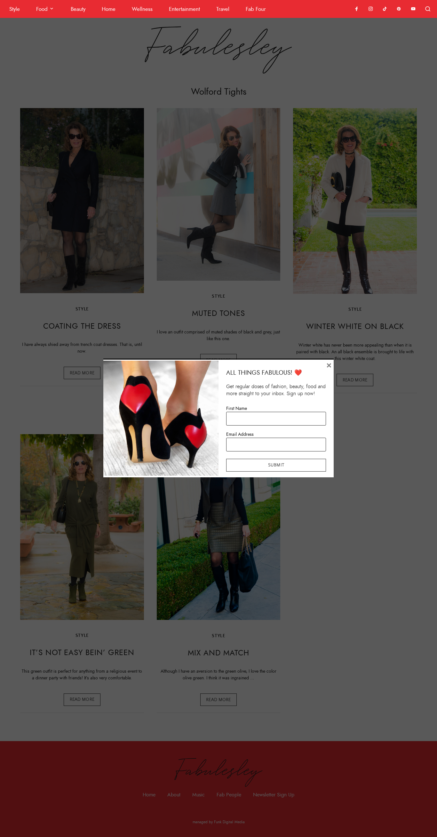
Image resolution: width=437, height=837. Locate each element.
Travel (222, 9)
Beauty (78, 9)
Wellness (142, 9)
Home (108, 9)
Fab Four (256, 9)
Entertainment (184, 9)
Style (14, 9)
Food (42, 9)
